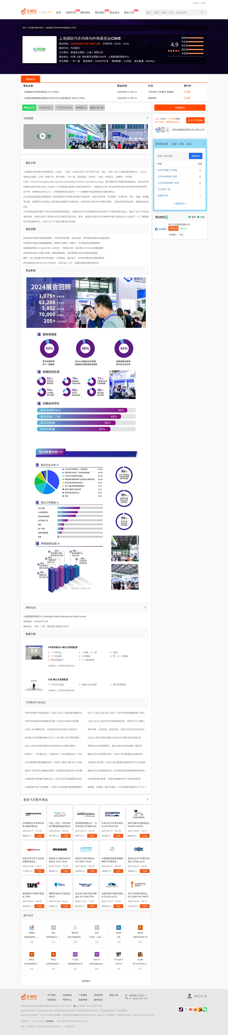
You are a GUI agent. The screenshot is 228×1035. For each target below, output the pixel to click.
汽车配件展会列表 (35, 27)
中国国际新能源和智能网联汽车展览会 (112, 860)
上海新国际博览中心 (118, 56)
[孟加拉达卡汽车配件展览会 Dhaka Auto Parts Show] (139, 849)
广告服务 (82, 994)
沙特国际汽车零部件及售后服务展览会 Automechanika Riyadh (33, 825)
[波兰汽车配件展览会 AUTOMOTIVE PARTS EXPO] (139, 884)
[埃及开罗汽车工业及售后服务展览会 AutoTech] (33, 849)
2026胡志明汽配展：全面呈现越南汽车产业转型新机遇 (114, 778)
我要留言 (195, 155)
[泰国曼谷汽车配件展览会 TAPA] (33, 884)
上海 (78, 56)
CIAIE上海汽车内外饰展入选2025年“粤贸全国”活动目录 (114, 737)
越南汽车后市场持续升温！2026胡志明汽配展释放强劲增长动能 (118, 770)
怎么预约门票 (163, 189)
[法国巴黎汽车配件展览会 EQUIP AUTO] (112, 884)
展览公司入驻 (200, 996)
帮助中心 (67, 999)
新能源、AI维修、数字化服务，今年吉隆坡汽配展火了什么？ (117, 786)
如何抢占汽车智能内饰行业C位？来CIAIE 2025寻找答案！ (53, 737)
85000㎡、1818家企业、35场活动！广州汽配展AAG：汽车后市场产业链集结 (62, 754)
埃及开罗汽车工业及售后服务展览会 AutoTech (33, 860)
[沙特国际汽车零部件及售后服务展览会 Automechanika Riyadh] (33, 814)
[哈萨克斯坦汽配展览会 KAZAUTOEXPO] (139, 814)
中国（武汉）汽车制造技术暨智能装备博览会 (60, 825)
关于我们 (51, 994)
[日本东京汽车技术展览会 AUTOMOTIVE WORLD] (112, 814)
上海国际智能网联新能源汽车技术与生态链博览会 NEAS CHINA (54, 98)
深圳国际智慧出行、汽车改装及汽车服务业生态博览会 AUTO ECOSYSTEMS (86, 825)
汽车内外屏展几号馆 (167, 176)
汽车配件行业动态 (36, 702)
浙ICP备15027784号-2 (62, 1006)
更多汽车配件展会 (35, 799)
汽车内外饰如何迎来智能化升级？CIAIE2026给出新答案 (52, 721)
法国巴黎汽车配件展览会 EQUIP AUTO (112, 895)
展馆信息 (31, 607)
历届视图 (28, 118)
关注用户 (65, 107)
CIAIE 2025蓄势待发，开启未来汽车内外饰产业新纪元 (51, 729)
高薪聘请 (82, 999)
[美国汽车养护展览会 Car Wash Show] (86, 849)
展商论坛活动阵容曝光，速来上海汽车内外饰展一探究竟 (115, 745)
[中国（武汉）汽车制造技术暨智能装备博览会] (60, 814)
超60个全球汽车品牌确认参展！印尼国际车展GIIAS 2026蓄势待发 (57, 770)
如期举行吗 (162, 195)
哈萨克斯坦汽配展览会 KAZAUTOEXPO (139, 825)
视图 (82, 107)
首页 (58, 12)
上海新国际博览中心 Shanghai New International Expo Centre (54, 616)
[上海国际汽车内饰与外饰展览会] (86, 136)
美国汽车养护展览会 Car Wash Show (85, 860)
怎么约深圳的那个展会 (168, 182)
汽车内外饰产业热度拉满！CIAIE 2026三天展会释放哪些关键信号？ (57, 712)
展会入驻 (129, 12)
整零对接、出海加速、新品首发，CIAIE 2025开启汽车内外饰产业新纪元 (122, 729)
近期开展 (71, 12)
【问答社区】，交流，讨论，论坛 (173, 144)
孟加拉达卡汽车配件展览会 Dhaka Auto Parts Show (139, 860)
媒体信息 (98, 999)
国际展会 (85, 12)
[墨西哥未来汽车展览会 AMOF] (60, 884)
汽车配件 (75, 47)
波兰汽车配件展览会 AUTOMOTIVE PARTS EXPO (138, 895)
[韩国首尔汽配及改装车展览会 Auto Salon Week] (60, 849)
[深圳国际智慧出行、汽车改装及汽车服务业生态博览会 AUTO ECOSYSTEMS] (86, 814)
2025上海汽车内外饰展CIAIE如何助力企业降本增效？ (51, 745)
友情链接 (67, 994)
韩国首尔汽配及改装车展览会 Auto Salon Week (60, 860)
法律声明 (98, 994)
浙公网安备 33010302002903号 (89, 1006)
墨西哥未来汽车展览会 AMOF (60, 895)
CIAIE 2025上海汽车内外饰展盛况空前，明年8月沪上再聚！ (117, 721)
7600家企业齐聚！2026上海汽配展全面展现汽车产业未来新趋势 (119, 762)
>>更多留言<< (180, 203)
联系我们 (51, 999)
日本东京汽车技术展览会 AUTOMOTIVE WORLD (112, 825)
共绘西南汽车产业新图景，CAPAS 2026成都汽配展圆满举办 (54, 786)
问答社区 (46, 107)
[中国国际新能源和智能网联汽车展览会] (112, 849)
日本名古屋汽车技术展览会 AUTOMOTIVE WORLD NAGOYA (86, 895)
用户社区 (28, 915)
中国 (73, 56)
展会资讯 (114, 12)
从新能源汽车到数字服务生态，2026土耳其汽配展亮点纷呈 (53, 778)
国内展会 (100, 12)
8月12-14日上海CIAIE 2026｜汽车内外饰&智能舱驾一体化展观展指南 (121, 712)
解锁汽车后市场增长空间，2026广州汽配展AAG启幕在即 (115, 754)
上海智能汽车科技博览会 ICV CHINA (41, 91)
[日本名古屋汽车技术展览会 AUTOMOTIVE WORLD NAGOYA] (86, 884)
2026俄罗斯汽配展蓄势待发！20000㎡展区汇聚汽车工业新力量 (55, 762)
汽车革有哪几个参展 (167, 170)
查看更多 (86, 980)
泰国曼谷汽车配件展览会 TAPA (33, 895)
